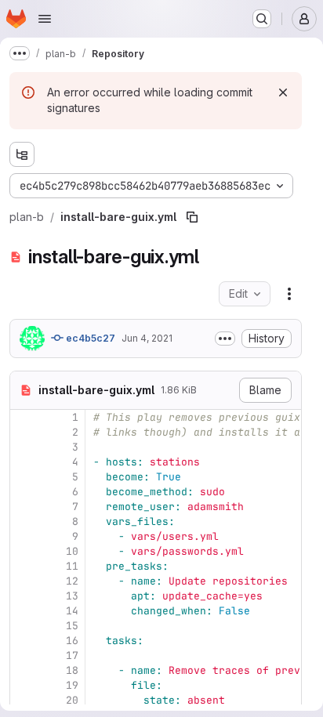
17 (72, 655)
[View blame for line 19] (23, 685)
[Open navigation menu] (44, 18)
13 (72, 596)
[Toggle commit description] (225, 338)
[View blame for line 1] (23, 417)
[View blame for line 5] (23, 476)
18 (72, 670)
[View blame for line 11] (23, 566)
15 (72, 625)
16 (72, 640)
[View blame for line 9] (23, 536)
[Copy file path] (192, 217)
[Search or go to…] (261, 18)
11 (72, 566)
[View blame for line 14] (23, 610)
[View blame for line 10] (23, 551)
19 (72, 685)
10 (72, 551)
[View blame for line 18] (23, 670)
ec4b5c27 (89, 338)
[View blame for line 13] (23, 595)
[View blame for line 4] (23, 461)
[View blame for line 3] (23, 447)
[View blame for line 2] (23, 432)
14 (72, 610)
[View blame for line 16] (23, 640)
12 (72, 581)
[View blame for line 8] (23, 521)
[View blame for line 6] (23, 491)
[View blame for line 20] (23, 700)
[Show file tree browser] (21, 154)
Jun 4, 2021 (147, 338)
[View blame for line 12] (23, 581)
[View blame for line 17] (23, 655)
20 (72, 700)
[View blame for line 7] (23, 506)
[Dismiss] (283, 92)
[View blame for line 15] (23, 625)
